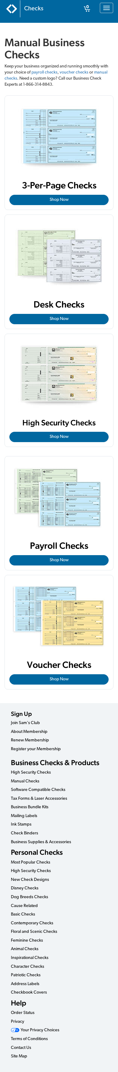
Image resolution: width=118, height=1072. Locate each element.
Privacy (17, 1021)
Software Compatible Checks (38, 790)
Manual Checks (25, 781)
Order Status (22, 1013)
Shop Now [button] (59, 200)
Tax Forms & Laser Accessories (39, 798)
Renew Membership (30, 740)
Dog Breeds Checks (29, 897)
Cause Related (24, 906)
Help (18, 1002)
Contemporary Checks (32, 923)
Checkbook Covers (29, 992)
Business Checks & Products (55, 762)
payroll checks (44, 72)
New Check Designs (30, 880)
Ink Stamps (21, 824)
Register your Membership (36, 749)
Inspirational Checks (29, 958)
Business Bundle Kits (29, 807)
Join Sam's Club (25, 723)
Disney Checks (24, 888)
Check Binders (24, 833)
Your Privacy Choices (39, 1030)
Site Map (19, 1056)
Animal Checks (24, 949)
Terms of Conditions (29, 1039)
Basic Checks (23, 914)
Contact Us (21, 1048)
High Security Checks (31, 772)
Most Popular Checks (30, 862)
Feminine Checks (27, 940)
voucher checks (74, 72)
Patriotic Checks (26, 975)
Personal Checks (37, 852)
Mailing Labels (24, 816)
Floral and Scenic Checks (34, 931)
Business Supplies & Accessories (41, 842)
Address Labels (25, 984)
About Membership (29, 732)
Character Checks (27, 966)
